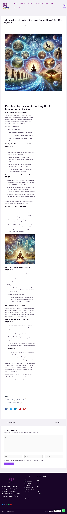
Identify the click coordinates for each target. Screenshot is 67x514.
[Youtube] (24, 409)
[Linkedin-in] (15, 409)
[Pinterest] (20, 409)
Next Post (57, 422)
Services (30, 3)
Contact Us (17, 8)
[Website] (54, 456)
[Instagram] (6, 504)
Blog (46, 3)
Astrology (38, 3)
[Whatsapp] (8, 504)
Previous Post (11, 422)
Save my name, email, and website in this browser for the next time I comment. (24, 460)
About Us (22, 3)
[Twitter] (11, 409)
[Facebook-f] (6, 409)
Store (52, 3)
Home (15, 3)
